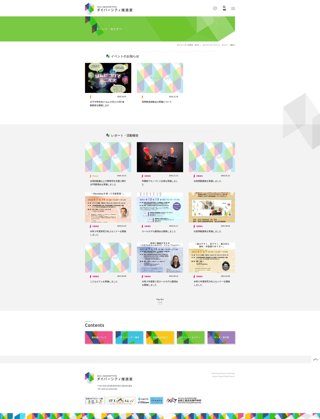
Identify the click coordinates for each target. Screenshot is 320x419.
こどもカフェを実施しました (104, 281)
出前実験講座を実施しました (207, 180)
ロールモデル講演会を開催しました (159, 231)
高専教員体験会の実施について (157, 101)
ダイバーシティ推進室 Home (188, 45)
